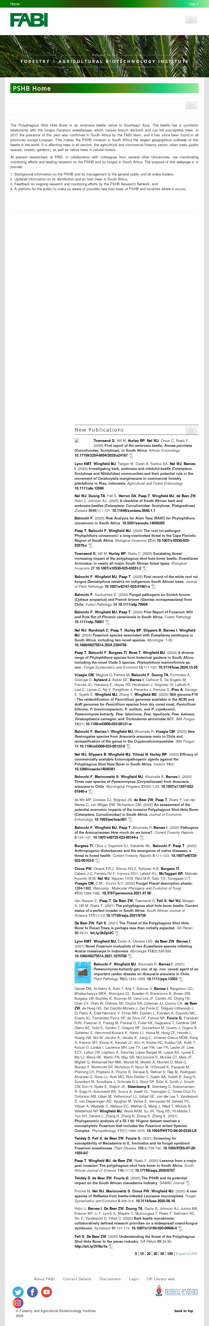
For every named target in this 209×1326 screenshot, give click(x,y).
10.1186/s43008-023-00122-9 (102, 746)
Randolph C (98, 630)
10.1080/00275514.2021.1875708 (101, 955)
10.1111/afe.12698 (89, 488)
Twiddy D (82, 1138)
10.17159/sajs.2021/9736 (126, 915)
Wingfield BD (145, 694)
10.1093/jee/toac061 (110, 819)
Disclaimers (110, 1278)
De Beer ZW (123, 900)
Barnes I (170, 630)
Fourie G (174, 1017)
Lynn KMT (83, 463)
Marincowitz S (107, 776)
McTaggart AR (171, 873)
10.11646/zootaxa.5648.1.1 (133, 510)
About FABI (44, 1278)
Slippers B (152, 630)
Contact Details (77, 1278)
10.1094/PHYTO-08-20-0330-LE (172, 1130)
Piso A (177, 689)
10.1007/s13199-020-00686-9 (154, 1227)
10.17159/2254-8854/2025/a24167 (101, 455)
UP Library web (161, 1278)
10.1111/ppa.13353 (162, 978)
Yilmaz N (140, 754)
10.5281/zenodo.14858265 (143, 522)
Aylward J (102, 679)
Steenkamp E (139, 1086)
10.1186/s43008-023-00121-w (108, 723)
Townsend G (104, 440)
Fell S (162, 900)
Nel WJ (153, 440)
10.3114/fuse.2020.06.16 (155, 1200)
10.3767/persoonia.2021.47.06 (126, 893)
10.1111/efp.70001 (89, 621)
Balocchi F (84, 518)
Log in (194, 3)
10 (142, 1253)
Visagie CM (84, 674)
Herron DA (127, 495)
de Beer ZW (186, 495)
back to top (183, 1310)
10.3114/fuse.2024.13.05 (178, 667)
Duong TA (96, 495)
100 (170, 1253)
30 (155, 1253)
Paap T (144, 495)
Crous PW (83, 868)
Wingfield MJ (105, 463)
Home (15, 3)
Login (134, 1278)
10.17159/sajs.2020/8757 (155, 1170)
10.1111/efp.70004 (132, 604)
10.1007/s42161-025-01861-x (127, 586)
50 (162, 1253)
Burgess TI (118, 652)
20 (148, 1253)
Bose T (135, 652)
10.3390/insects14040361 (95, 768)
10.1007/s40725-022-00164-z (116, 837)
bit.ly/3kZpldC (102, 932)
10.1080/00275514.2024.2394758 (101, 644)
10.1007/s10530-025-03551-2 (118, 568)
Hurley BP (136, 440)
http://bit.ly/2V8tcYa (91, 1246)
